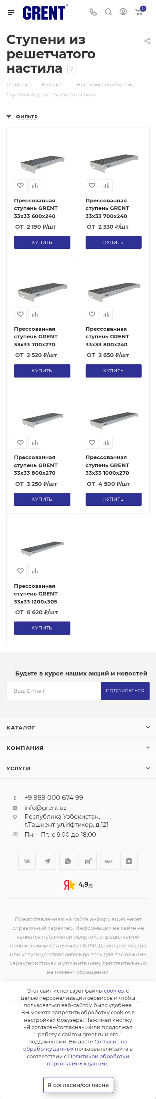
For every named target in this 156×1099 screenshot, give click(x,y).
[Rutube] (88, 861)
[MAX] (108, 861)
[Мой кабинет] (123, 12)
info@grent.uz (45, 807)
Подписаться (125, 690)
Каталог (21, 727)
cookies (114, 990)
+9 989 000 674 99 (53, 798)
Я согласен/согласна (78, 1085)
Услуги (18, 768)
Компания (25, 748)
